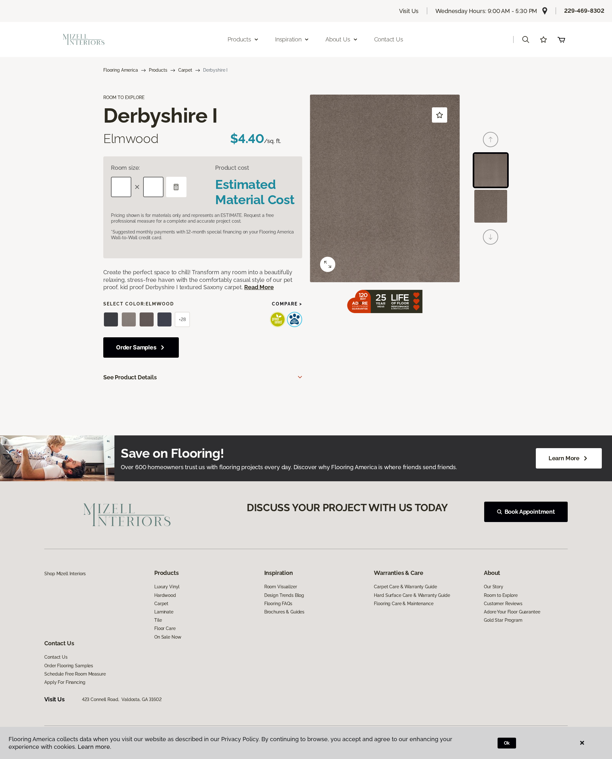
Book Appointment (530, 511)
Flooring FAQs (278, 603)
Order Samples (136, 347)
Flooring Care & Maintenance (403, 603)
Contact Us (388, 39)
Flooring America (120, 70)
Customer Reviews (503, 603)
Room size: (125, 167)
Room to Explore (501, 595)
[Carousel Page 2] (491, 206)
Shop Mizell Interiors (65, 573)
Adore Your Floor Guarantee (512, 611)
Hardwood (165, 595)
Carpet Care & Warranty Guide (405, 586)
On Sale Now (167, 637)
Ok (507, 743)
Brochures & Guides (284, 611)
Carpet (185, 70)
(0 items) (561, 39)
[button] (525, 39)
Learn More (564, 458)
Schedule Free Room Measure (75, 674)
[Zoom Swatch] (327, 264)
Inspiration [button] (288, 39)
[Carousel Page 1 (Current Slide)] (491, 170)
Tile (158, 620)
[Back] (490, 139)
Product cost (232, 167)
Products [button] (239, 39)
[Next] (490, 237)
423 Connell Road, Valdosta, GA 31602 (122, 699)
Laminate (163, 611)
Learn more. (94, 746)
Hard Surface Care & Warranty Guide (412, 595)
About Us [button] (337, 39)
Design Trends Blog (284, 595)
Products (158, 70)
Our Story (493, 586)
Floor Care (165, 628)
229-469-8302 (584, 10)
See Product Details (130, 377)
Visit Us (409, 11)
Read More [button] (258, 287)
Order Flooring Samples (68, 665)
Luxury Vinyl (166, 586)
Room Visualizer (280, 586)
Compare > (287, 303)
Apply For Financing (64, 682)
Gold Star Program (503, 620)
